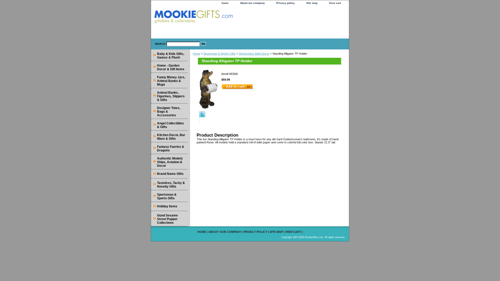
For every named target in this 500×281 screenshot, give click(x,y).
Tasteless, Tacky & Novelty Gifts (171, 184)
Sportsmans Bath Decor (254, 53)
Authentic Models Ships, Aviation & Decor (170, 162)
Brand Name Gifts (170, 174)
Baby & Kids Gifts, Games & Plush (170, 55)
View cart (335, 3)
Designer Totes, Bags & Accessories (168, 111)
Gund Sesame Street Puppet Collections (167, 219)
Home (196, 53)
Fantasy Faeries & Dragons (170, 148)
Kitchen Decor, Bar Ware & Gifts (171, 136)
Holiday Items (167, 206)
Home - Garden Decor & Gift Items (170, 67)
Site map (311, 3)
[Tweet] (202, 116)
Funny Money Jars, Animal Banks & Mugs (171, 80)
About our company (252, 3)
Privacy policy (285, 3)
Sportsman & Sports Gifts (219, 53)
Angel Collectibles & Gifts (170, 125)
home (225, 3)
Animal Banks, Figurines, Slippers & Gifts (171, 96)
